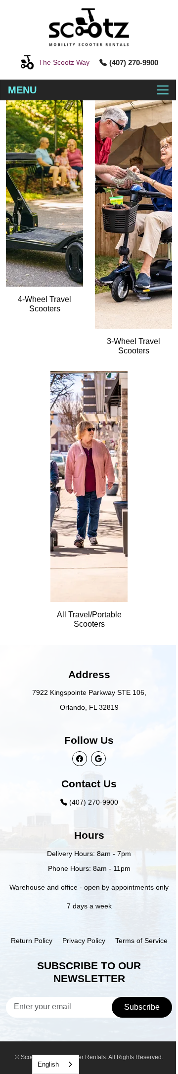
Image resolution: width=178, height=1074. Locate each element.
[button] (54, 62)
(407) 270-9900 (92, 802)
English (48, 1064)
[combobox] (55, 1064)
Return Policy (31, 941)
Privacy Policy (83, 941)
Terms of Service (141, 941)
